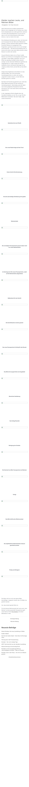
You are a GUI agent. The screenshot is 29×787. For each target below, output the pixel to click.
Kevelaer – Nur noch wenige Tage (9, 642)
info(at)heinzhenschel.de (14, 657)
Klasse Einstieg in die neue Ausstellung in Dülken (13, 631)
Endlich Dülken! (5, 633)
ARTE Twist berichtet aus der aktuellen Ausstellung (13, 644)
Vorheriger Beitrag (14, 618)
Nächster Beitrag (14, 621)
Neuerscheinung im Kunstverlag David (10, 646)
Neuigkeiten (5, 25)
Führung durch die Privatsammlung (9, 639)
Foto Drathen (15, 611)
